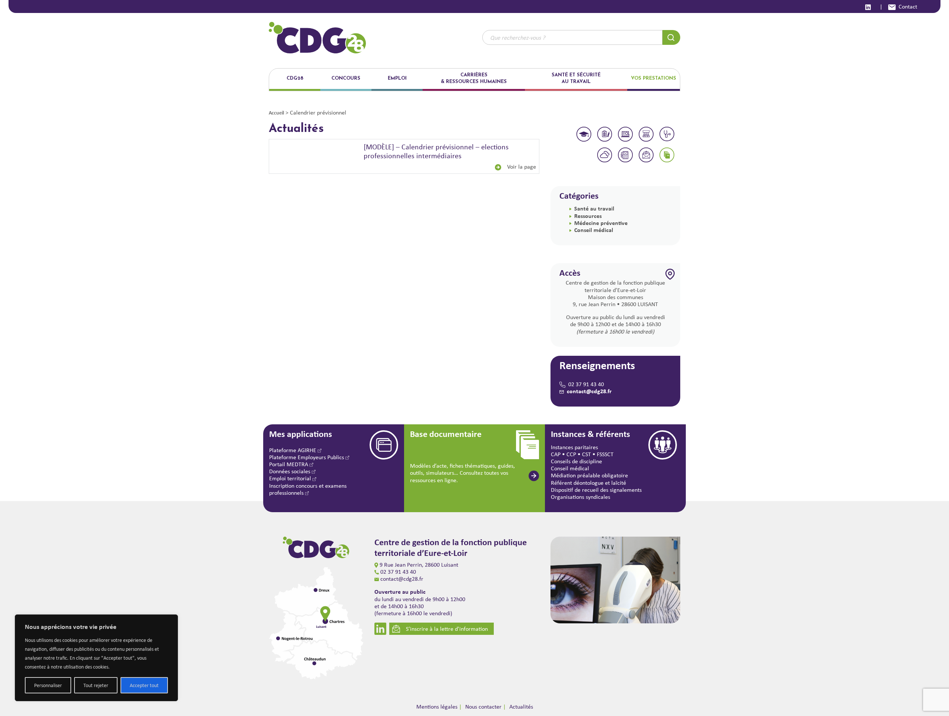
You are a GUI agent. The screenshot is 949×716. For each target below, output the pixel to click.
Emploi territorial (291, 478)
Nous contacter (483, 706)
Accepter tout (144, 685)
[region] (96, 657)
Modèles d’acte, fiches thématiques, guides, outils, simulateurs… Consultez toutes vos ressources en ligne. (462, 473)
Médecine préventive (601, 223)
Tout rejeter (95, 685)
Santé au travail (594, 208)
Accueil (276, 112)
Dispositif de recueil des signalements (596, 490)
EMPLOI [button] (397, 78)
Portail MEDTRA (289, 464)
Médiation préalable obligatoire (589, 475)
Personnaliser (48, 685)
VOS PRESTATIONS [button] (653, 78)
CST (586, 454)
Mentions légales (436, 706)
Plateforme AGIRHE (293, 450)
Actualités (521, 706)
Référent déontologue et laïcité (588, 483)
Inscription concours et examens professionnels (308, 489)
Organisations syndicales (580, 497)
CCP (571, 454)
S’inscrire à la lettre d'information (447, 629)
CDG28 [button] (295, 78)
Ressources (588, 216)
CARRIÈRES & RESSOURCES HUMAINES (474, 78)
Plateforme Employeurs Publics (307, 457)
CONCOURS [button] (345, 78)
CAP (556, 454)
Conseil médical (593, 230)
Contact (908, 6)
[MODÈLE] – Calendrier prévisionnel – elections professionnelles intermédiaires (436, 151)
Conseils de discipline (576, 461)
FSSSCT (605, 454)
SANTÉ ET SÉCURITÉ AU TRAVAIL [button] (576, 78)
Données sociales (290, 471)
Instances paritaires (574, 447)
